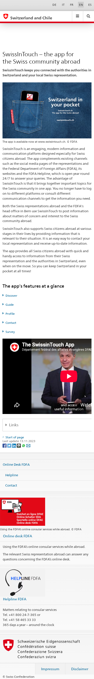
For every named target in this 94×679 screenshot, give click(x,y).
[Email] (28, 445)
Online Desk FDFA (16, 464)
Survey (10, 332)
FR (71, 5)
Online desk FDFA (17, 536)
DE (54, 5)
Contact (11, 323)
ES (89, 5)
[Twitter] (9, 445)
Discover (11, 295)
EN (81, 5)
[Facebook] (5, 445)
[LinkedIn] (14, 445)
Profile (10, 314)
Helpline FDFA (14, 599)
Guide (10, 304)
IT (63, 5)
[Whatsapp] (24, 445)
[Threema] (19, 445)
